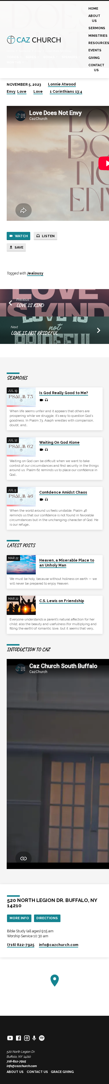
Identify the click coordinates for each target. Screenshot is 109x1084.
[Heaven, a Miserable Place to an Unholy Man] (21, 565)
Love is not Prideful (34, 333)
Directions (47, 918)
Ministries (98, 36)
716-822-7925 (16, 1061)
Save (18, 247)
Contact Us (96, 67)
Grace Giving (62, 1072)
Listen (48, 236)
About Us (94, 18)
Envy (11, 92)
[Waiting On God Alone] (21, 447)
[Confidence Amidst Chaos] (21, 496)
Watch (21, 236)
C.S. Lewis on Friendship (61, 601)
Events (94, 50)
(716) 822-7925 (20, 945)
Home (93, 9)
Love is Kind (30, 305)
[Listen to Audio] (46, 400)
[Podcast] (34, 1038)
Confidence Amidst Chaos (63, 492)
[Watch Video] (41, 400)
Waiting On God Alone (59, 442)
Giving (94, 58)
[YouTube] (10, 1038)
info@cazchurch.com (22, 1066)
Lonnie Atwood (62, 84)
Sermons (96, 28)
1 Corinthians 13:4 (66, 92)
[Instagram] (27, 1038)
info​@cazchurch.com (58, 945)
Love (21, 92)
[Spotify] (41, 1038)
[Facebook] (18, 1038)
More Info (19, 918)
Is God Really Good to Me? (63, 393)
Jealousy (35, 273)
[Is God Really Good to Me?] (21, 397)
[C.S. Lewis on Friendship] (21, 605)
